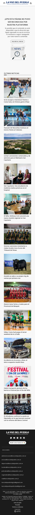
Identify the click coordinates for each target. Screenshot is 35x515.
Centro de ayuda (17, 502)
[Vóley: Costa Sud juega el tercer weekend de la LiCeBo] (17, 320)
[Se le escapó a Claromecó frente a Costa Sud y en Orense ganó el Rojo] (17, 88)
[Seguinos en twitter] (17, 438)
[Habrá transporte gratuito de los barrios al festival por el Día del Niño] (17, 376)
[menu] (4, 3)
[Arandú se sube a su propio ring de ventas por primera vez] (17, 264)
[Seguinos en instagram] (21, 438)
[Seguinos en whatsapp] (11, 438)
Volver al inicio (17, 41)
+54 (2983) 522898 (17, 494)
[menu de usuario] (31, 3)
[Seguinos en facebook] (24, 438)
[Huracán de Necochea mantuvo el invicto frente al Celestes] (17, 116)
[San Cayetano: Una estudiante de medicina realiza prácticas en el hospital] (17, 174)
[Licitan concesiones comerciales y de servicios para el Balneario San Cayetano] (17, 144)
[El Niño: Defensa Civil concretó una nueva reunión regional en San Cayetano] (17, 204)
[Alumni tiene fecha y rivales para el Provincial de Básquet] (17, 292)
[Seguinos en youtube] (14, 438)
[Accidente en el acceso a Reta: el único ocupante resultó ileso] (17, 348)
